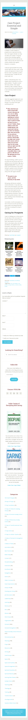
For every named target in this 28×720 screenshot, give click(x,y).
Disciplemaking (9, 562)
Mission (7, 613)
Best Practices (8, 551)
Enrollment (17, 280)
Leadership (7, 598)
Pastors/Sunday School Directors (13, 631)
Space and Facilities (10, 662)
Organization (8, 620)
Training (7, 692)
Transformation (9, 695)
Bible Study (7, 554)
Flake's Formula (9, 580)
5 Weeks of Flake (9, 543)
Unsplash (18, 235)
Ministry (7, 606)
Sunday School (8, 681)
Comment (5, 301)
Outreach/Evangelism (10, 628)
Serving (7, 651)
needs (20, 284)
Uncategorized (8, 699)
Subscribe (14, 379)
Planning (7, 640)
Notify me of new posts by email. (11, 338)
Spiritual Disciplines (10, 670)
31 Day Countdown (9, 505)
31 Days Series (8, 530)
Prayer (6, 644)
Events (6, 576)
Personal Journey (9, 637)
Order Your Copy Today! (14, 485)
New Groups (8, 617)
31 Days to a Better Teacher (12, 534)
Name (4, 315)
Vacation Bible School (10, 703)
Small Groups (8, 655)
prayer (6, 286)
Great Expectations (9, 584)
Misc (6, 609)
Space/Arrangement (10, 666)
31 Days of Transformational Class (13, 525)
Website (4, 329)
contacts (17, 284)
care (11, 283)
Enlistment (7, 565)
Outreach (7, 282)
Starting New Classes (10, 677)
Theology (7, 688)
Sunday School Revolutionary (14, 12)
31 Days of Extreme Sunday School (13, 514)
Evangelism (8, 573)
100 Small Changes (9, 498)
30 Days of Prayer (9, 501)
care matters (15, 283)
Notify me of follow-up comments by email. (13, 335)
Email (4, 322)
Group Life (7, 587)
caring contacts (11, 284)
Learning (7, 602)
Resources (7, 648)
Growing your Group (10, 591)
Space (6, 659)
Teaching (7, 684)
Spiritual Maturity (9, 673)
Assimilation (12, 280)
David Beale (12, 235)
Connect (7, 558)
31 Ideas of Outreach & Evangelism (13, 538)
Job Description (9, 595)
